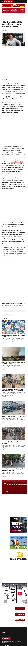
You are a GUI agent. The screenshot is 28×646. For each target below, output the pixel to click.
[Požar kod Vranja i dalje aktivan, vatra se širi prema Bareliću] (13, 354)
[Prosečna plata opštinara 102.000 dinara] (13, 408)
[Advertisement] (14, 62)
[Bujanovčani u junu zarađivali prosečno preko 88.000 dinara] (13, 460)
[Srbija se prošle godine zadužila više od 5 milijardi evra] (13, 327)
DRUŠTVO (9, 14)
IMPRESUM (4, 630)
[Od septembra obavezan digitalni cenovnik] (13, 433)
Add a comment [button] (7, 315)
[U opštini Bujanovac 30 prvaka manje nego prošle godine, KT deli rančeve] (13, 381)
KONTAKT (3, 632)
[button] (2, 1)
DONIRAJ (4, 307)
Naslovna (3, 14)
